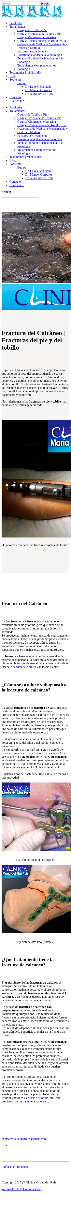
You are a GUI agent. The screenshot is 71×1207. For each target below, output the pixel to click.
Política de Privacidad (15, 1166)
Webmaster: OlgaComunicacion (21, 1189)
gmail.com (39, 1139)
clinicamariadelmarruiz (16, 1139)
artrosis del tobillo (37, 1098)
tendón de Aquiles (24, 667)
